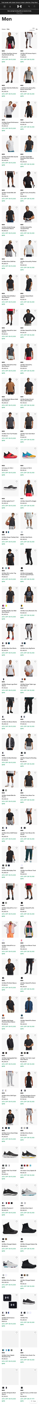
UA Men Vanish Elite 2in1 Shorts (9, 193)
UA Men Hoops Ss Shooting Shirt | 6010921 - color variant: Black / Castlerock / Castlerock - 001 (22, 753)
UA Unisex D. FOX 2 (7, 468)
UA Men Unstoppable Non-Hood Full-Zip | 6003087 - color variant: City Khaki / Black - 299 (6, 1053)
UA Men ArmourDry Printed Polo (28, 262)
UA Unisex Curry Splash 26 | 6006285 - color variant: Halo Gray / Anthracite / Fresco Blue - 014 (30, 1165)
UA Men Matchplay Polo (9, 870)
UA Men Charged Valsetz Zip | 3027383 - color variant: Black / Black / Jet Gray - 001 (22, 1239)
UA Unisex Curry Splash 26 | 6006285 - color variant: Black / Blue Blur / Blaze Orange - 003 (27, 1165)
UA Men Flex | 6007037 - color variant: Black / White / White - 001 (22, 1313)
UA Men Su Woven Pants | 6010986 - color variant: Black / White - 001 (22, 717)
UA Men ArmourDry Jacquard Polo (26, 227)
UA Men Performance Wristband (8, 1318)
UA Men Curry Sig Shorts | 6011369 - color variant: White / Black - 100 (22, 643)
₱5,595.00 (23, 196)
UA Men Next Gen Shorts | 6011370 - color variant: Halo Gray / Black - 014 (6, 643)
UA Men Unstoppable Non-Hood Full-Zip (9, 1058)
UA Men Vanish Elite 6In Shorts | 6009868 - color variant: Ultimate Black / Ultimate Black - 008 (3, 790)
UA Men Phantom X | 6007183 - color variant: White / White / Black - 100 (6, 1203)
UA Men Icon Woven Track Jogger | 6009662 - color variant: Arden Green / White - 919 (22, 865)
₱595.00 (4, 1321)
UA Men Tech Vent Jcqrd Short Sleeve (27, 1058)
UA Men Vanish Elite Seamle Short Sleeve (10, 157)
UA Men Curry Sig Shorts (27, 648)
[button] (29, 6)
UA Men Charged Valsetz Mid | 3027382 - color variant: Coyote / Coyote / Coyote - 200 (25, 1275)
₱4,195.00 (23, 332)
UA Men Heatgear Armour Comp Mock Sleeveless (27, 1096)
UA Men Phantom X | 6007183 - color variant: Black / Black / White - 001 (3, 1203)
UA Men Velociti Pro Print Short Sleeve (9, 365)
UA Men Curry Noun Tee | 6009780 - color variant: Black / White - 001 (22, 790)
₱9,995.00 (5, 1174)
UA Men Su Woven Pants (27, 722)
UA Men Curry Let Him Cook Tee (28, 1393)
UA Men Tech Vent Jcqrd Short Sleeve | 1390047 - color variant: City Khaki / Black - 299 (25, 1053)
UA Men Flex (24, 1317)
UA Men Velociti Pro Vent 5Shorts (9, 331)
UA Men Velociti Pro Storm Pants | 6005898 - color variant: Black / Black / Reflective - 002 (22, 978)
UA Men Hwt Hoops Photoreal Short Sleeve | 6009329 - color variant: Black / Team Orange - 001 (3, 1015)
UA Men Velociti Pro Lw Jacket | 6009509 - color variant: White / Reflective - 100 (3, 940)
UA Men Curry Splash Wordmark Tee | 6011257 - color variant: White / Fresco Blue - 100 (6, 1350)
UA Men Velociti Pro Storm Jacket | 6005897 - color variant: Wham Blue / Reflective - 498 (22, 1015)
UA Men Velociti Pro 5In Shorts (27, 908)
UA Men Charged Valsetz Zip (28, 1244)
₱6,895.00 (5, 724)
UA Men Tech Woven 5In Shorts (27, 833)
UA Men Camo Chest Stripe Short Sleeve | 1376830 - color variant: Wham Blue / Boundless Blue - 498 (9, 1128)
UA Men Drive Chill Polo (8, 261)
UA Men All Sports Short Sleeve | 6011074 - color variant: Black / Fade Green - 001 (3, 1388)
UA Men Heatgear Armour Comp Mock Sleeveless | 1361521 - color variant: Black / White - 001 (22, 1090)
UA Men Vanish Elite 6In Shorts (9, 796)
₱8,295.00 (5, 1061)
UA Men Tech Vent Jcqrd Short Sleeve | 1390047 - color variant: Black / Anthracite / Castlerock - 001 (22, 1053)
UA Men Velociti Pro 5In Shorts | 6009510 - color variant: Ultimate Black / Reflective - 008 (22, 903)
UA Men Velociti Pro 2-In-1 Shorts (9, 908)
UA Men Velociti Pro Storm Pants (28, 983)
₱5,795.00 (23, 91)
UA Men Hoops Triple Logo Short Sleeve (28, 685)
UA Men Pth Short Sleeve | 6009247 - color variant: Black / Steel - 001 (3, 978)
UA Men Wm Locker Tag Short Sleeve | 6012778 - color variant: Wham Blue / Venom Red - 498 (9, 568)
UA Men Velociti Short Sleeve (26, 296)
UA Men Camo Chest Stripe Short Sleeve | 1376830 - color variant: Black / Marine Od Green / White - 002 (3, 1128)
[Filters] (37, 29)
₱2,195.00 (23, 124)
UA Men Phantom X (7, 1208)
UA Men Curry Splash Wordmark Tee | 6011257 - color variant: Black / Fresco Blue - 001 (3, 1350)
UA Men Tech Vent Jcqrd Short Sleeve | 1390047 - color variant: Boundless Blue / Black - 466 (27, 1053)
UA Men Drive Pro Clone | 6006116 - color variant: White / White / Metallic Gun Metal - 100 (6, 1275)
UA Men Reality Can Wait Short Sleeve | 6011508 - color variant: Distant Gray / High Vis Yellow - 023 (6, 606)
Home (3, 29)
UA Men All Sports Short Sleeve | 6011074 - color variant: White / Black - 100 (6, 1388)
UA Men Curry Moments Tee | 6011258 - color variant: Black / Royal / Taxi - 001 (22, 606)
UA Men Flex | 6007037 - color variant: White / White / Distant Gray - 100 (27, 1313)
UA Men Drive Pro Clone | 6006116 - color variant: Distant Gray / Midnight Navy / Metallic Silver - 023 (3, 1275)
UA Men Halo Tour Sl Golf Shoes (9, 1171)
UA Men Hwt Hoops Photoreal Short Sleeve (8, 1021)
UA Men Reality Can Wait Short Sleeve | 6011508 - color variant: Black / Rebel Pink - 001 (3, 606)
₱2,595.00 (5, 126)
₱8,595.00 (23, 1210)
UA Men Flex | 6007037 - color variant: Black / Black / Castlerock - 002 (25, 1313)
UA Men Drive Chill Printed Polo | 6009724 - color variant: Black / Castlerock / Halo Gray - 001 (3, 828)
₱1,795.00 (5, 688)
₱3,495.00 (23, 650)
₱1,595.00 (5, 436)
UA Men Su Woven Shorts (9, 722)
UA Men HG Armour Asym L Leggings (28, 54)
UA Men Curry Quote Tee (27, 1355)
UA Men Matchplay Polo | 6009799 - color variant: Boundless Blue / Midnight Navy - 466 (9, 865)
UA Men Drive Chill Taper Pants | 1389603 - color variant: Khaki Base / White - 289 (6, 1090)
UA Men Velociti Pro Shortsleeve (26, 365)
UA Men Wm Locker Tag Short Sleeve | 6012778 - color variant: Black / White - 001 (3, 568)
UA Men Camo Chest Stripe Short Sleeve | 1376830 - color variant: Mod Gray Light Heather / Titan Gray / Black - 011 (6, 1128)
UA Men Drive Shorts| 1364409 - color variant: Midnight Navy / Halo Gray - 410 (27, 1128)
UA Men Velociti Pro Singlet (28, 501)
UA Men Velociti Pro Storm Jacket (28, 1021)
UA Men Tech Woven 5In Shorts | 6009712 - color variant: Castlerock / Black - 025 (25, 828)
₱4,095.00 (5, 799)
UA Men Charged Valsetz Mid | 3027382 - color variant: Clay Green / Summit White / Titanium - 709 (27, 1275)
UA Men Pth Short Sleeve (9, 983)
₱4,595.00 (23, 1135)
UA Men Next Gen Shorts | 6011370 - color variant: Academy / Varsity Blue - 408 (9, 643)
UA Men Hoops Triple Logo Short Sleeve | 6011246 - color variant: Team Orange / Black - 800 (25, 679)
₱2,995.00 (5, 402)
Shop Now (19, 13)
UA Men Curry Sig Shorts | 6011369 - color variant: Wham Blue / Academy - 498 (25, 643)
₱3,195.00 (5, 334)
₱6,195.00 (5, 470)
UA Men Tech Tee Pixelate (9, 433)
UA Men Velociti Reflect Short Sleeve (9, 296)
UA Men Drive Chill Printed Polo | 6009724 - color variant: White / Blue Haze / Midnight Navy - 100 (6, 828)
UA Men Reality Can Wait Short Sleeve (9, 611)
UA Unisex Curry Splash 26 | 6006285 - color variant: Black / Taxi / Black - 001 (22, 1165)
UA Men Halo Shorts (26, 537)
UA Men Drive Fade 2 (26, 1208)
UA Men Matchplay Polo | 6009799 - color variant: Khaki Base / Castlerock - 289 (6, 865)
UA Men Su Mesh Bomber (9, 758)
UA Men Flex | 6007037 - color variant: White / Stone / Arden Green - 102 (30, 1313)
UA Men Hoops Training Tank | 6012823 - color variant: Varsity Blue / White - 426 (9, 532)
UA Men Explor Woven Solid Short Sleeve (10, 400)
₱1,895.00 (5, 57)
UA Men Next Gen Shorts (9, 648)
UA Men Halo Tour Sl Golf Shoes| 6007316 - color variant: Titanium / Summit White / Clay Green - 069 (6, 1165)
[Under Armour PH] (19, 6)
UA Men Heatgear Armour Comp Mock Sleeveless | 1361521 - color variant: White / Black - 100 (25, 1090)
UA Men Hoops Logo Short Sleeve (9, 685)
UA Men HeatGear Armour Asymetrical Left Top (9, 54)
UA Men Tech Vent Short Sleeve (27, 434)
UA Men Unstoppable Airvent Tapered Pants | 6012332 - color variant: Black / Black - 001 (22, 568)
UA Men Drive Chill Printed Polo (9, 833)
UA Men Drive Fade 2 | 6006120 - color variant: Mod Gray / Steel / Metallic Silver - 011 (22, 1203)
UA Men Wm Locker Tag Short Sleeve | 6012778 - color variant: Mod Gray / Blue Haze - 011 (6, 568)
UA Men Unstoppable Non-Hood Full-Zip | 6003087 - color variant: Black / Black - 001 (3, 1053)
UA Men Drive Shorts (26, 1133)
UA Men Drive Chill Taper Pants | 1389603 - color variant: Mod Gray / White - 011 (3, 1090)
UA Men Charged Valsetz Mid (27, 1280)
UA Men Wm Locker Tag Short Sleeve (9, 573)
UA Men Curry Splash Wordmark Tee (8, 1355)
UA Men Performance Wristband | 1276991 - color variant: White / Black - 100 (6, 1313)
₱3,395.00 (5, 160)
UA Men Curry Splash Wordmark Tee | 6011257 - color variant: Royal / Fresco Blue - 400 (9, 1350)
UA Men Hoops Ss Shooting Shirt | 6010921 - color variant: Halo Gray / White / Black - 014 (25, 753)
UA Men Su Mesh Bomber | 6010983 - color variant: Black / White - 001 (3, 753)
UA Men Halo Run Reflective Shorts (10, 88)
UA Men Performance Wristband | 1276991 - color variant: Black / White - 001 (3, 1313)
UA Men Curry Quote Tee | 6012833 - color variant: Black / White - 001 (22, 1350)
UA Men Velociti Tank (26, 122)
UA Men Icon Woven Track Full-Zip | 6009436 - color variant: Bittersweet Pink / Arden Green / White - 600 (22, 940)
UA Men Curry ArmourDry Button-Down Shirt (27, 88)
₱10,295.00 (5, 1282)
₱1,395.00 (5, 1136)
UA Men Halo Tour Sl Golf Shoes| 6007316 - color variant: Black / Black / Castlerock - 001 (3, 1165)
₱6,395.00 (23, 539)
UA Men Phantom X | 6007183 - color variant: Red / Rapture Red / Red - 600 (9, 1203)
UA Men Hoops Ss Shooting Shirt (28, 758)
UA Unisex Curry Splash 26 (28, 1170)
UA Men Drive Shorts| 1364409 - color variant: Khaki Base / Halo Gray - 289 (25, 1128)
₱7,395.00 (23, 576)
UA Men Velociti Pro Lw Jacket (8, 946)
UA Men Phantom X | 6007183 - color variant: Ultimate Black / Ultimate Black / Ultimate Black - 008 (12, 1203)
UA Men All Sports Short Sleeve (9, 1393)
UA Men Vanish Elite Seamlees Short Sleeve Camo (27, 158)
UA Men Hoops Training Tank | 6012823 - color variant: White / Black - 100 (6, 532)
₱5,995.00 (5, 836)
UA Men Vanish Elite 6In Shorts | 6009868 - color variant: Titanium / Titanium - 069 (6, 790)
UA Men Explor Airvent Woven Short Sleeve (27, 400)
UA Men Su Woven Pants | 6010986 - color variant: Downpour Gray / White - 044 (25, 717)
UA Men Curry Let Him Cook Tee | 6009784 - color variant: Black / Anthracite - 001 (22, 1388)
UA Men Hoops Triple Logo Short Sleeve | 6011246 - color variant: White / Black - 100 (22, 679)
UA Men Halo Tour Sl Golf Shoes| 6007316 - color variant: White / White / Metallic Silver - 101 (9, 1165)
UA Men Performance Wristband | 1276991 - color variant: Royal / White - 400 (9, 1313)
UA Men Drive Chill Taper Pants (9, 1096)
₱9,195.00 (5, 949)
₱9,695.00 (23, 1246)
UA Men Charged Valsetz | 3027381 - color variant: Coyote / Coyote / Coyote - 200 (6, 1239)
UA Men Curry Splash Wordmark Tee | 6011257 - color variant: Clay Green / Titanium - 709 (12, 1350)
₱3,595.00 (5, 368)
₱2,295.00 (5, 503)
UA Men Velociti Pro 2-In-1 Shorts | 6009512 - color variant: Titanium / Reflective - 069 (6, 903)
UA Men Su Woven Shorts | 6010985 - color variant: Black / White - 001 (3, 717)
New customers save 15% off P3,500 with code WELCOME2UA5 (19, 2)
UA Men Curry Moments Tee (28, 610)
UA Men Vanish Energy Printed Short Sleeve (8, 227)
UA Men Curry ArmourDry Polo (27, 193)
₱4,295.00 (23, 1320)
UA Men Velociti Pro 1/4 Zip (28, 330)
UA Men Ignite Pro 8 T (8, 501)
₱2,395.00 (5, 299)
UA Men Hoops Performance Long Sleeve (10, 123)
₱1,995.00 (23, 437)
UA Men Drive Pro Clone (9, 1280)
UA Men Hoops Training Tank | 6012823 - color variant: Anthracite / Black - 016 (3, 532)
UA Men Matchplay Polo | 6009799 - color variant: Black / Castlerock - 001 (3, 865)
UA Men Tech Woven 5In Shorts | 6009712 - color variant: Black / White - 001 (22, 828)
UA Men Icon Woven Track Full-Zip (28, 946)
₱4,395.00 (5, 91)
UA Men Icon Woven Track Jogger (28, 871)
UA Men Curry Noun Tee (27, 795)
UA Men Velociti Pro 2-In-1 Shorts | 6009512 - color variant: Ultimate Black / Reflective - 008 (3, 903)
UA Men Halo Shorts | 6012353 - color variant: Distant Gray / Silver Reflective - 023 (22, 532)
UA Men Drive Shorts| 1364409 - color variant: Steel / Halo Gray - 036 (22, 1128)
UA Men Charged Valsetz (9, 1244)
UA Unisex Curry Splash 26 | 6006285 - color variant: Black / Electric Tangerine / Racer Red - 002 (25, 1165)
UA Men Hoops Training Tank (10, 537)
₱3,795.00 (5, 196)
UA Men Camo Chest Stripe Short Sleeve (10, 1133)
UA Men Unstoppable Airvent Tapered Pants (26, 573)
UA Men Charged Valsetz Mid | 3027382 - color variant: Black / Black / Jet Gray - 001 (22, 1275)
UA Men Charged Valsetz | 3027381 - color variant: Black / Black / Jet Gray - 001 (3, 1239)
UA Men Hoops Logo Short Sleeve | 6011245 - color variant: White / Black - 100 (3, 679)
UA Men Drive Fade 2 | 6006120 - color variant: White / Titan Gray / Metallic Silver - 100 (25, 1203)
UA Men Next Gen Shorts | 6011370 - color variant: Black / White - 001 (3, 643)
